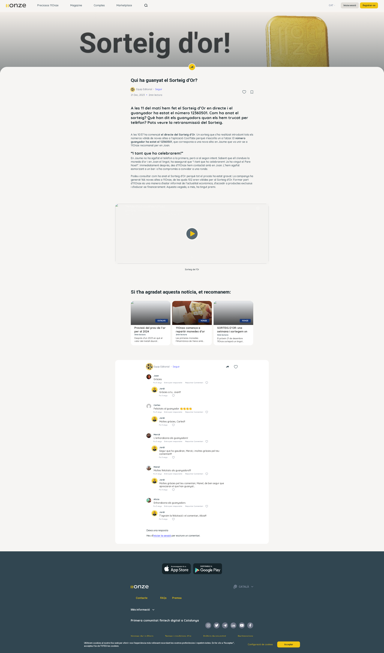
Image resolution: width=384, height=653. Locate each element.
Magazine (76, 5)
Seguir (158, 89)
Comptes (99, 5)
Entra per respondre (173, 382)
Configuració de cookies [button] (260, 644)
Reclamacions (245, 636)
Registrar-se (369, 5)
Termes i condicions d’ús (178, 636)
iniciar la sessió (162, 535)
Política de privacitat (214, 636)
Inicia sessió (350, 5)
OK (192, 257)
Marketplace (124, 5)
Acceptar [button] (288, 644)
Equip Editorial (144, 89)
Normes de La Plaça (142, 636)
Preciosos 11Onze (47, 5)
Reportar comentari (194, 382)
